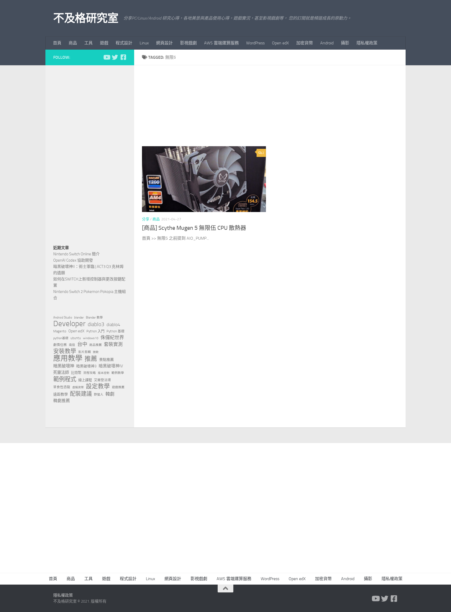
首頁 (57, 42)
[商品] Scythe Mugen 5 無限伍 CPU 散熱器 (194, 228)
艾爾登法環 (102, 380)
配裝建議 (81, 394)
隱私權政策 (367, 42)
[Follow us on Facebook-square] (123, 57)
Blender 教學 (94, 317)
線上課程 (85, 380)
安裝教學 (64, 351)
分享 (145, 219)
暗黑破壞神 (63, 365)
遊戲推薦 (118, 387)
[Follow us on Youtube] (106, 57)
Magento (59, 331)
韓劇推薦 (61, 400)
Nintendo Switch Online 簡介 (76, 254)
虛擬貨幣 (78, 387)
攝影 (345, 42)
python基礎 (60, 338)
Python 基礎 (115, 331)
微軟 (96, 352)
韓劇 (109, 394)
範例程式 (64, 379)
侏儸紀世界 (112, 337)
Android (327, 42)
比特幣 (76, 373)
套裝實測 (113, 344)
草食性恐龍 (61, 387)
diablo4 (113, 324)
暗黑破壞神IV (111, 365)
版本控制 (103, 373)
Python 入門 (95, 331)
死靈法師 (61, 372)
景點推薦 (106, 359)
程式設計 (124, 42)
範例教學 (117, 373)
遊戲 (104, 42)
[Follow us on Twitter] (115, 57)
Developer (69, 324)
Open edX (280, 42)
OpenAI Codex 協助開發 (73, 260)
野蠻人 (98, 394)
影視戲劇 (188, 42)
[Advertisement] (274, 109)
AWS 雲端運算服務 (221, 42)
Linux (144, 42)
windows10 (90, 338)
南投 (72, 345)
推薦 (91, 359)
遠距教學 (60, 394)
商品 (73, 42)
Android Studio (62, 317)
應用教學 (67, 358)
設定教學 (98, 386)
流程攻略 (89, 373)
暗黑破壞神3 (86, 366)
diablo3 (96, 324)
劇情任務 (60, 345)
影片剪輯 (84, 352)
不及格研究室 (85, 18)
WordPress (255, 42)
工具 (88, 42)
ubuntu (75, 338)
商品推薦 (95, 345)
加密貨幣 (304, 42)
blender (79, 317)
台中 (82, 344)
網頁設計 (164, 42)
